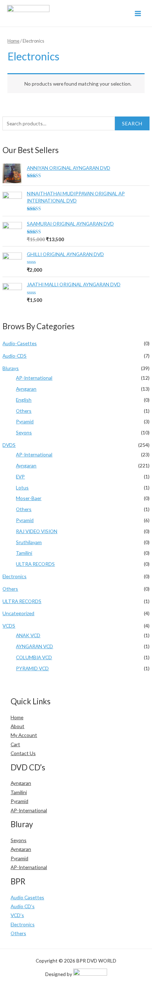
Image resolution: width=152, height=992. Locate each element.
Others (23, 411)
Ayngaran (26, 389)
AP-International (34, 378)
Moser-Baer (28, 498)
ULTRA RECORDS (35, 564)
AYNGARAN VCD (34, 646)
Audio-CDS (14, 356)
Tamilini (24, 553)
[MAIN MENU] (138, 13)
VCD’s (17, 915)
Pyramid (25, 421)
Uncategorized (18, 613)
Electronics (14, 576)
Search (132, 123)
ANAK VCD (28, 635)
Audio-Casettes (19, 343)
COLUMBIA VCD (34, 657)
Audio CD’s (23, 906)
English (23, 400)
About (17, 726)
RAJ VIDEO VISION (36, 531)
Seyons (24, 432)
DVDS (9, 445)
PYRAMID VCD (32, 668)
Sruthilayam (29, 542)
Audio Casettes (27, 897)
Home (13, 41)
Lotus (22, 487)
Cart (15, 744)
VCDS (8, 626)
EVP (20, 476)
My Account (24, 735)
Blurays (10, 368)
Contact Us (23, 753)
